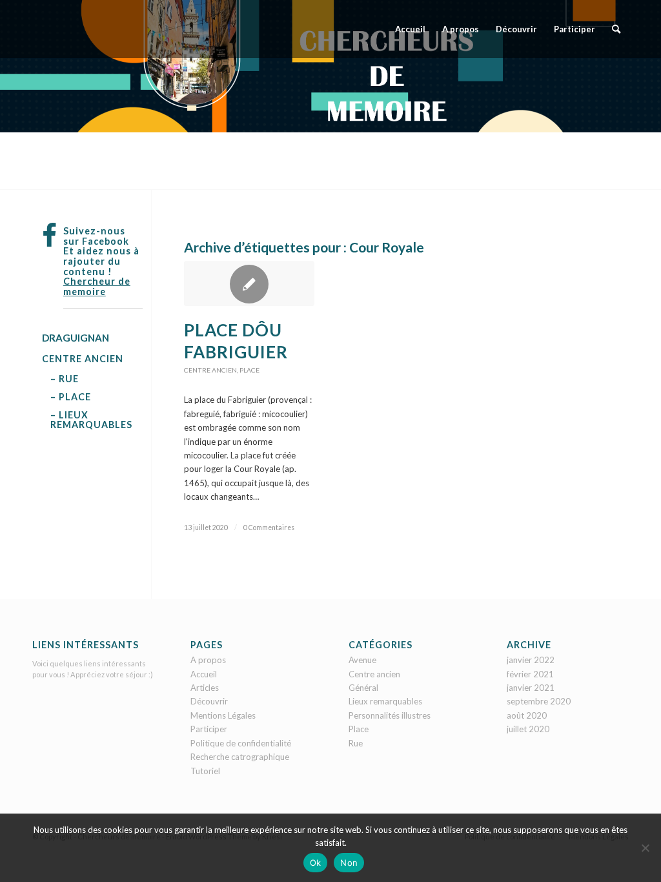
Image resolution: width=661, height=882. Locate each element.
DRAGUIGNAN (75, 338)
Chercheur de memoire (96, 286)
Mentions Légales (223, 715)
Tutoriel (205, 771)
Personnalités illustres (390, 715)
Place (249, 370)
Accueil (203, 674)
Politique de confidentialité (240, 743)
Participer (208, 729)
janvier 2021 (530, 687)
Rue (356, 743)
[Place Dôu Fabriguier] (249, 283)
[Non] (644, 847)
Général (363, 687)
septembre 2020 (539, 701)
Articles (204, 687)
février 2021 (530, 674)
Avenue (362, 660)
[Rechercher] (616, 29)
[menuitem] (410, 29)
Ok (315, 862)
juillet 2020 (528, 729)
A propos (208, 660)
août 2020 (527, 715)
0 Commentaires (268, 527)
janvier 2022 (530, 660)
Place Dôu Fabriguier (236, 341)
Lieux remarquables (385, 701)
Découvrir (209, 701)
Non (349, 862)
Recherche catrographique (239, 757)
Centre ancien (210, 370)
